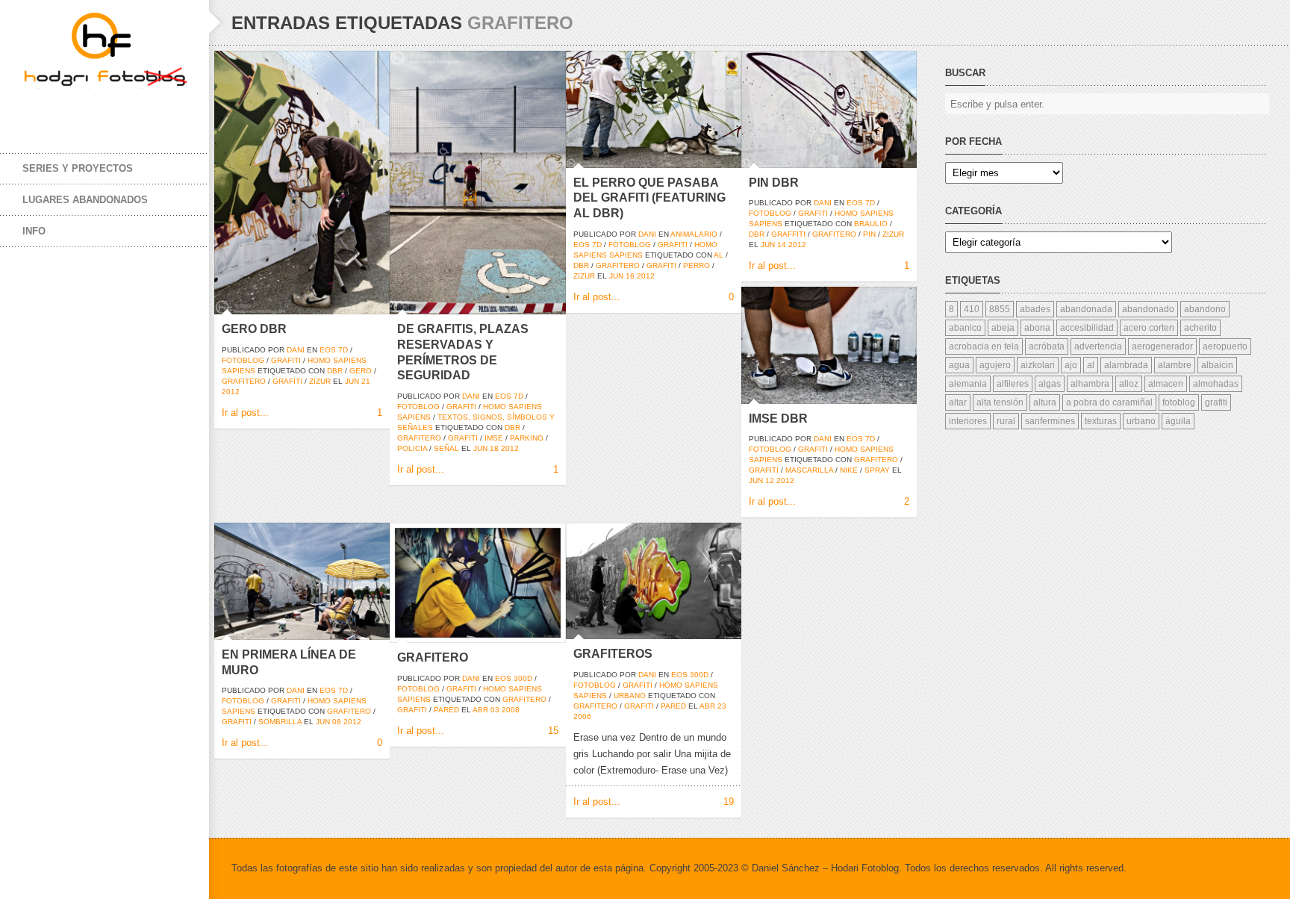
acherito (1200, 328)
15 (553, 730)
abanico (965, 328)
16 (630, 276)
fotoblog (243, 360)
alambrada (1126, 365)
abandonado (1148, 309)
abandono (1205, 309)
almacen (1165, 384)
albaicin (1217, 365)
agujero (995, 365)
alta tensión (999, 402)
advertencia (1098, 346)
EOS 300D (513, 678)
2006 (582, 716)
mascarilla (809, 470)
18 (494, 448)
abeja (1003, 328)
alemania (968, 384)
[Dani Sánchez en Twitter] (67, 110)
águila (1178, 421)
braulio (871, 224)
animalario (693, 234)
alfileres (1013, 384)
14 (781, 244)
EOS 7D (334, 350)
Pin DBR (774, 182)
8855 (999, 309)
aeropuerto (1225, 346)
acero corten (1149, 328)
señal (446, 448)
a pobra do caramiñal (1109, 402)
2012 (231, 392)
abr (480, 710)
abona (1037, 328)
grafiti (286, 360)
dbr (335, 371)
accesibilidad (1087, 328)
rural (1006, 421)
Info (34, 231)
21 (365, 381)
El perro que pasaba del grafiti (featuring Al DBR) (649, 198)
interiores (968, 421)
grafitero (244, 381)
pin (869, 234)
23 (721, 706)
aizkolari (1038, 365)
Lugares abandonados (85, 199)
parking (526, 438)
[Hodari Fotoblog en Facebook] (37, 110)
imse (493, 438)
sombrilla (280, 722)
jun (352, 381)
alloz (1128, 384)
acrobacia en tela (984, 346)
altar (958, 402)
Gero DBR (254, 329)
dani (296, 350)
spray (877, 470)
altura (1044, 402)
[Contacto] (127, 110)
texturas (1101, 421)
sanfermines (1050, 421)
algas (1049, 384)
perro (696, 265)
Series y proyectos (77, 168)
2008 (511, 710)
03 (494, 710)
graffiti (788, 234)
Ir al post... (245, 412)
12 (769, 480)
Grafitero (432, 657)
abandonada (1086, 309)
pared (446, 710)
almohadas (1215, 384)
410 (971, 309)
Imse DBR (778, 418)
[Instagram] (97, 110)
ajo (1071, 365)
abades (1035, 309)
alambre (1174, 365)
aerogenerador (1162, 346)
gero (360, 371)
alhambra (1090, 384)
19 (728, 801)
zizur (320, 381)
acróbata (1047, 346)
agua (959, 365)
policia (412, 448)
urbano (630, 695)
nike (849, 470)
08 (336, 722)
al (718, 255)
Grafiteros (612, 653)
